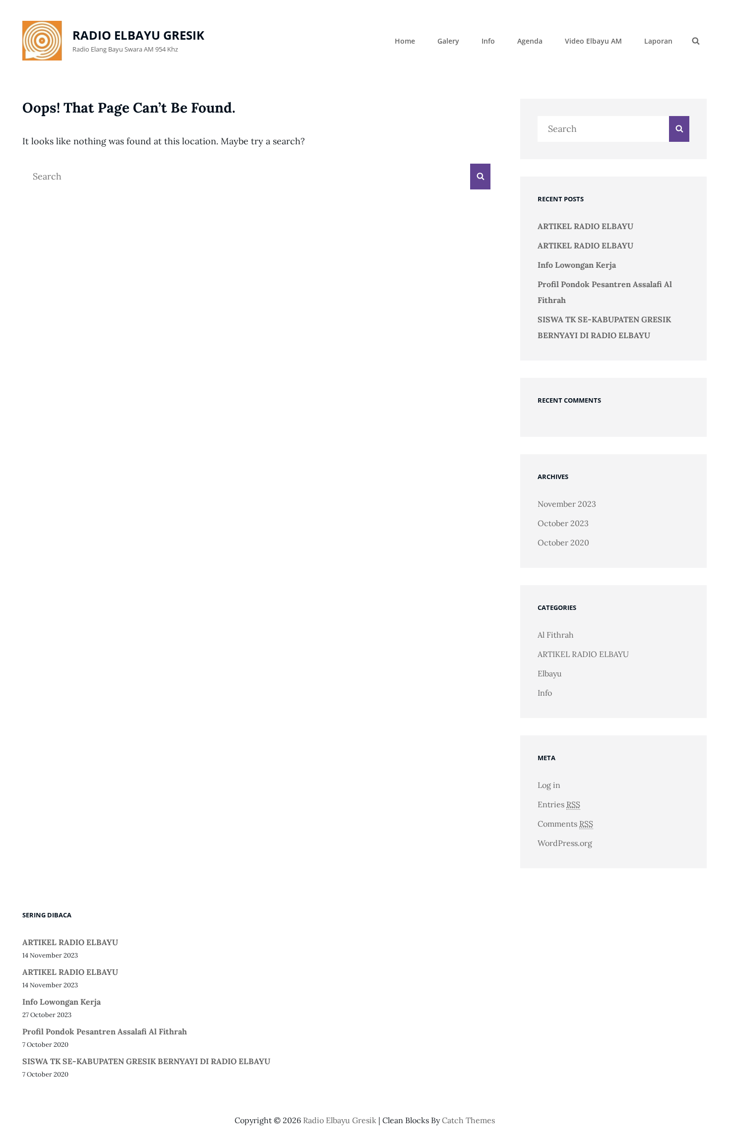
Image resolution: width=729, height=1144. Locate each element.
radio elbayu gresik (138, 35)
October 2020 (563, 542)
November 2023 (567, 504)
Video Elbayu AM (593, 41)
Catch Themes (468, 1120)
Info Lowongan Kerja (577, 265)
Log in (549, 785)
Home (405, 41)
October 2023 (563, 523)
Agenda (530, 41)
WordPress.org (565, 843)
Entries (559, 804)
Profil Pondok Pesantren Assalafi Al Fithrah (104, 1031)
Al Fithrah (556, 635)
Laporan (658, 41)
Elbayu (550, 673)
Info (488, 41)
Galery (448, 41)
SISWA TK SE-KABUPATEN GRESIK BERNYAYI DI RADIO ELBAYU (146, 1061)
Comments (565, 824)
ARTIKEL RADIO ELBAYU (585, 226)
